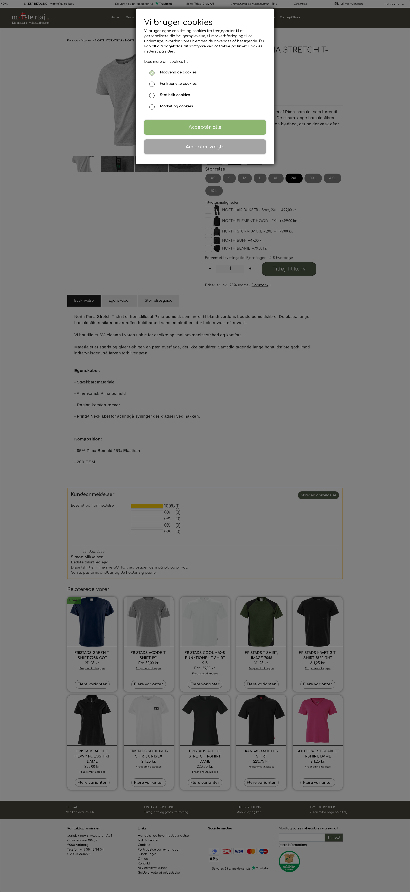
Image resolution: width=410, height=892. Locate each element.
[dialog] (205, 446)
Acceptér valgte (205, 146)
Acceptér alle (205, 127)
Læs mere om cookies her (167, 62)
